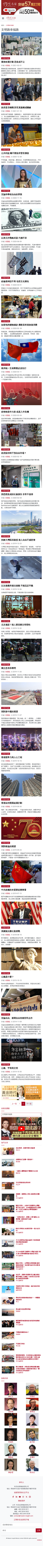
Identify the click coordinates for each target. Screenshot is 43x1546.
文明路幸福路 (10, 25)
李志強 (18, 1346)
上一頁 (14, 1104)
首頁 (2, 25)
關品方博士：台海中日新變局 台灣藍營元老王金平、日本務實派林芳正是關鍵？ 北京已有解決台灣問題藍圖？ (28, 1207)
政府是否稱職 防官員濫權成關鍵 (16, 107)
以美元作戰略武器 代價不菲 (14, 238)
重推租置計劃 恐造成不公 (13, 62)
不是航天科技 (20, 1344)
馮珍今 (18, 1150)
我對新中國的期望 (9, 711)
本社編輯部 (19, 1198)
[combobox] (21, 1114)
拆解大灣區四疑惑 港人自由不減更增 (18, 540)
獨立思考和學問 (8, 668)
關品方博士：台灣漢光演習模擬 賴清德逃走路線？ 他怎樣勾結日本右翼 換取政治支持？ (28, 1265)
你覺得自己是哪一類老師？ (24, 1159)
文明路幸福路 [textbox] (7, 1114)
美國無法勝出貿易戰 (10, 931)
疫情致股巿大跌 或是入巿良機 (15, 412)
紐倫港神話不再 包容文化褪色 (15, 281)
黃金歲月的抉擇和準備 (23, 1309)
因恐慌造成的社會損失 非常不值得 (17, 494)
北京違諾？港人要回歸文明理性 (15, 624)
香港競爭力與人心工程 (11, 757)
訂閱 (38, 1530)
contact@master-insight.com (23, 1516)
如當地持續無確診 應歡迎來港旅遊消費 (19, 325)
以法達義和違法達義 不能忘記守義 (17, 585)
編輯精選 (19, 1290)
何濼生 (7, 65)
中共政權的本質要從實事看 (13, 890)
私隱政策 (39, 1540)
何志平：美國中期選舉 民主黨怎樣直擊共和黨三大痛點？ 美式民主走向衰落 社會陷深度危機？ (28, 1276)
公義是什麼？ (7, 977)
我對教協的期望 (8, 846)
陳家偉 (18, 1173)
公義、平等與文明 (9, 1068)
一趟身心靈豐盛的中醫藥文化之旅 (27, 1171)
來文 (17, 1301)
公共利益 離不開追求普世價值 (15, 153)
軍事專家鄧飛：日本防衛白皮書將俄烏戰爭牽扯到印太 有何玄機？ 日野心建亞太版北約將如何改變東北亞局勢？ (28, 1357)
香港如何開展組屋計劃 (11, 803)
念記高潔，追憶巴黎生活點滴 (25, 1148)
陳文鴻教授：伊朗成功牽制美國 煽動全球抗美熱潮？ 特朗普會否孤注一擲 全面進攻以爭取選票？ (28, 1368)
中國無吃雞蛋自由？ (22, 1332)
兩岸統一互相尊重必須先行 (13, 368)
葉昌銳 (18, 1161)
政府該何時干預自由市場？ (13, 453)
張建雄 (18, 1311)
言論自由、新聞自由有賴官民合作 (17, 1018)
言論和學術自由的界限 (11, 194)
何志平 (18, 1184)
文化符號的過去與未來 (23, 1182)
